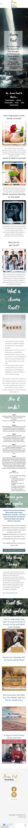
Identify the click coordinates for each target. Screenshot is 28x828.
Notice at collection (5, 826)
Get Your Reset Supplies (14, 550)
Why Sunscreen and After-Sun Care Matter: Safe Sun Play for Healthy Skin (14, 697)
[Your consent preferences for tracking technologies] (25, 825)
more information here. (12, 593)
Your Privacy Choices (9, 824)
